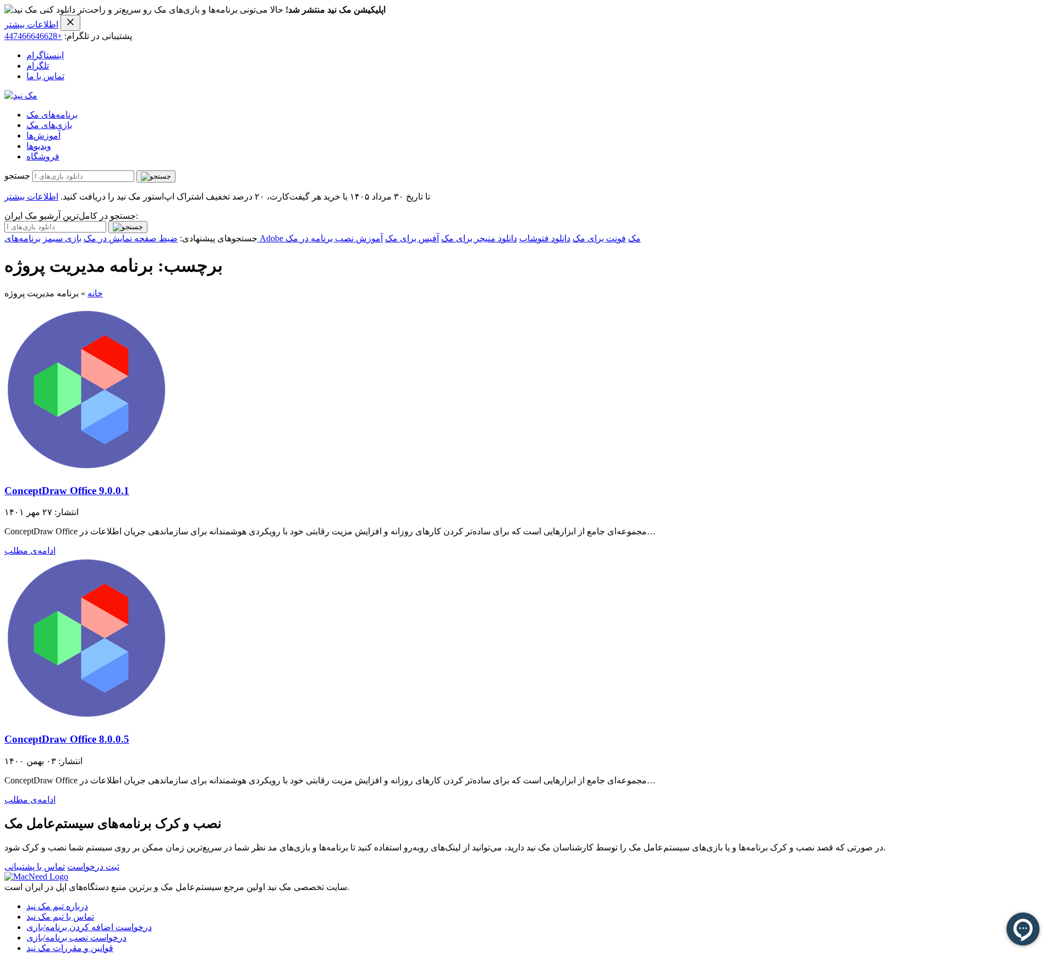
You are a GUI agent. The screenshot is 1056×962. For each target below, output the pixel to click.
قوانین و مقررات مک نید (69, 948)
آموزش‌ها (43, 135)
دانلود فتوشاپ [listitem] (544, 238)
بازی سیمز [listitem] (62, 238)
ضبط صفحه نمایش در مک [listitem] (131, 238)
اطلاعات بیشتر (31, 24)
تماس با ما (45, 76)
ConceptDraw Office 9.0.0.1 (66, 490)
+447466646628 (33, 36)
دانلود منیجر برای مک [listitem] (479, 238)
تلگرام (37, 65)
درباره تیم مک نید (57, 906)
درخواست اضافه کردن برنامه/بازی (89, 927)
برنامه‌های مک (52, 114)
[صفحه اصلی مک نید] (20, 95)
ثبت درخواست (93, 866)
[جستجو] (155, 176)
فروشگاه (42, 156)
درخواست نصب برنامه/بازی (76, 937)
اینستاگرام (45, 55)
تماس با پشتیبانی (34, 866)
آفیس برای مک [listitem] (412, 238)
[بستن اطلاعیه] (70, 23)
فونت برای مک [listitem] (599, 238)
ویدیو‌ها (38, 146)
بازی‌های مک (49, 125)
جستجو (17, 175)
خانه (95, 293)
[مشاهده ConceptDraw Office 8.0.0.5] (86, 717)
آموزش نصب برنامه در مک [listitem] (334, 238)
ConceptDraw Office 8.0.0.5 (66, 739)
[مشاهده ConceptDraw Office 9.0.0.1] (86, 469)
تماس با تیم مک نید (60, 916)
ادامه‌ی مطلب (30, 550)
